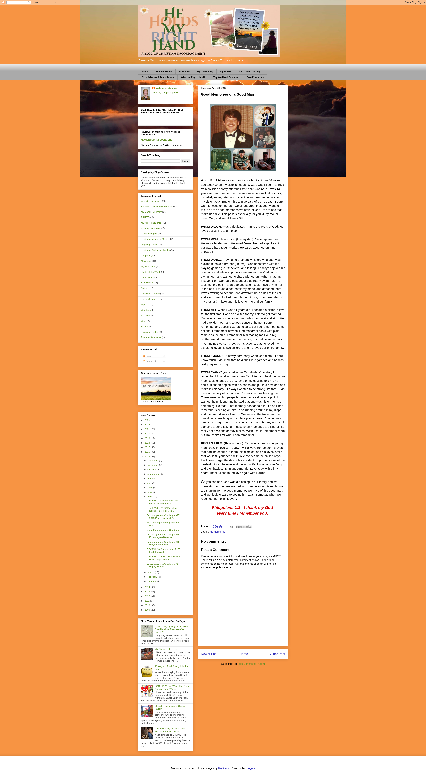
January (152, 581)
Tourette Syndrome (151, 337)
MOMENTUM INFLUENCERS (156, 139)
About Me (184, 71)
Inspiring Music (149, 244)
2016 (148, 451)
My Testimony (205, 71)
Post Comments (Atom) (251, 663)
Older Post (277, 654)
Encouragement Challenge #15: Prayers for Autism (163, 543)
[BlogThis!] (240, 526)
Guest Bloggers (149, 233)
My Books (225, 71)
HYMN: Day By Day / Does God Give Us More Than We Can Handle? (171, 629)
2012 (148, 596)
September (153, 474)
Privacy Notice (164, 71)
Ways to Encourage (151, 201)
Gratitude (146, 310)
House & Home (149, 299)
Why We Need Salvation (226, 77)
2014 (148, 587)
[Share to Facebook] (247, 526)
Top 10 (144, 304)
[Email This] (237, 526)
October (152, 469)
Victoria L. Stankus (166, 88)
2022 (148, 424)
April (150, 496)
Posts (148, 356)
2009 (148, 609)
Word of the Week (150, 228)
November (153, 465)
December (153, 460)
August (151, 478)
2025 (148, 420)
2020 (148, 433)
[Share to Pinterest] (250, 526)
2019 (148, 438)
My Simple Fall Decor (166, 649)
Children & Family (150, 293)
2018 (148, 442)
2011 (147, 600)
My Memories (217, 531)
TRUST (145, 217)
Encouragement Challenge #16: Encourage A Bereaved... (163, 536)
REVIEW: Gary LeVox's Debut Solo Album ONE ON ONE (170, 730)
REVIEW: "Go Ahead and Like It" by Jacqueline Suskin (164, 502)
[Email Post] (230, 526)
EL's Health (147, 282)
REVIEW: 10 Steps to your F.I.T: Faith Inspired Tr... (163, 550)
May (150, 492)
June (150, 487)
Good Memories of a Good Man (163, 530)
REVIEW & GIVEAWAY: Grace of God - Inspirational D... (164, 558)
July (149, 483)
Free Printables (255, 77)
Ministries (146, 261)
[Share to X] (243, 526)
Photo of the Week (150, 272)
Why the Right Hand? (193, 77)
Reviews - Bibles (149, 332)
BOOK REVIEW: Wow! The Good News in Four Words (172, 687)
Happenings (147, 255)
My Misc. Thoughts (151, 222)
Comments (151, 361)
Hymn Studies (148, 277)
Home (145, 71)
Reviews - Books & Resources (157, 206)
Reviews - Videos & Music (154, 239)
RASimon (224, 768)
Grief (143, 321)
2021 (148, 429)
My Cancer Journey (250, 71)
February (152, 576)
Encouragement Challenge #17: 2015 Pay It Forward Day (163, 516)
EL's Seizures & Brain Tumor (158, 77)
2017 (148, 447)
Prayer (144, 326)
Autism (144, 288)
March (151, 572)
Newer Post (209, 654)
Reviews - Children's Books (155, 250)
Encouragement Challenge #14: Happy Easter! (163, 565)
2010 (148, 605)
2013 (148, 591)
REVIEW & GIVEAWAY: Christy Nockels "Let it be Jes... (163, 509)
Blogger (250, 768)
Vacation (145, 315)
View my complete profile (165, 92)
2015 (148, 456)
